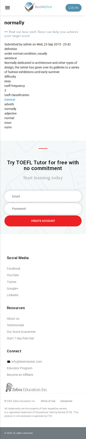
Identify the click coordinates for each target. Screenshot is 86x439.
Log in (73, 7)
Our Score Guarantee (21, 331)
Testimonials (15, 325)
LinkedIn (13, 295)
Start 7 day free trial (20, 338)
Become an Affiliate (20, 374)
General (9, 99)
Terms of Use (48, 401)
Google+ (12, 288)
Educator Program (19, 368)
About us (13, 318)
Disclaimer (66, 401)
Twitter (12, 282)
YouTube (13, 275)
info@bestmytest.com (26, 361)
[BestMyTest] (38, 7)
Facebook (13, 268)
